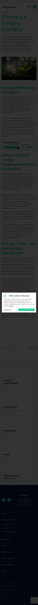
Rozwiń (11, 306)
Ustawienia (7, 309)
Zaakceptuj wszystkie (26, 309)
